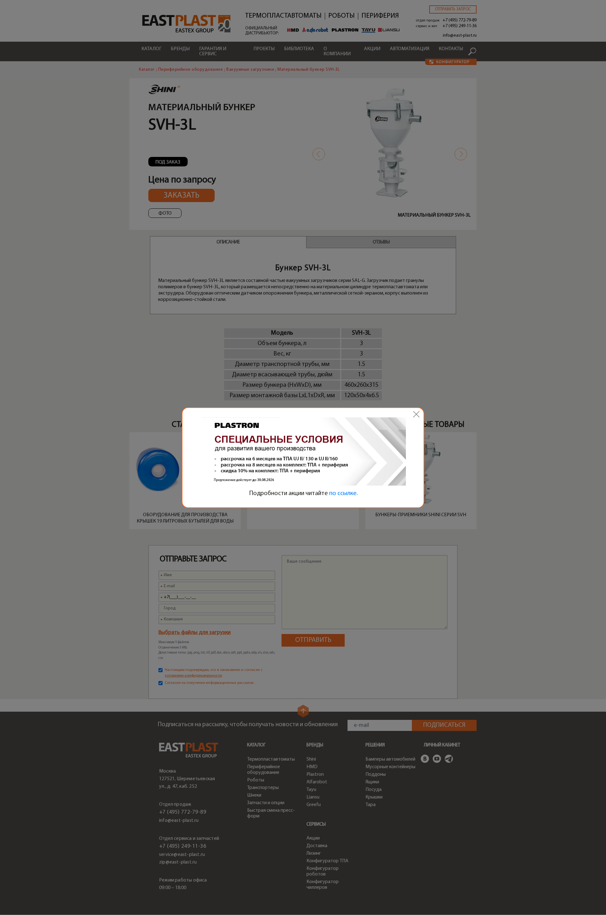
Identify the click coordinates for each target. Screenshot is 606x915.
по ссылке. (343, 493)
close (416, 414)
